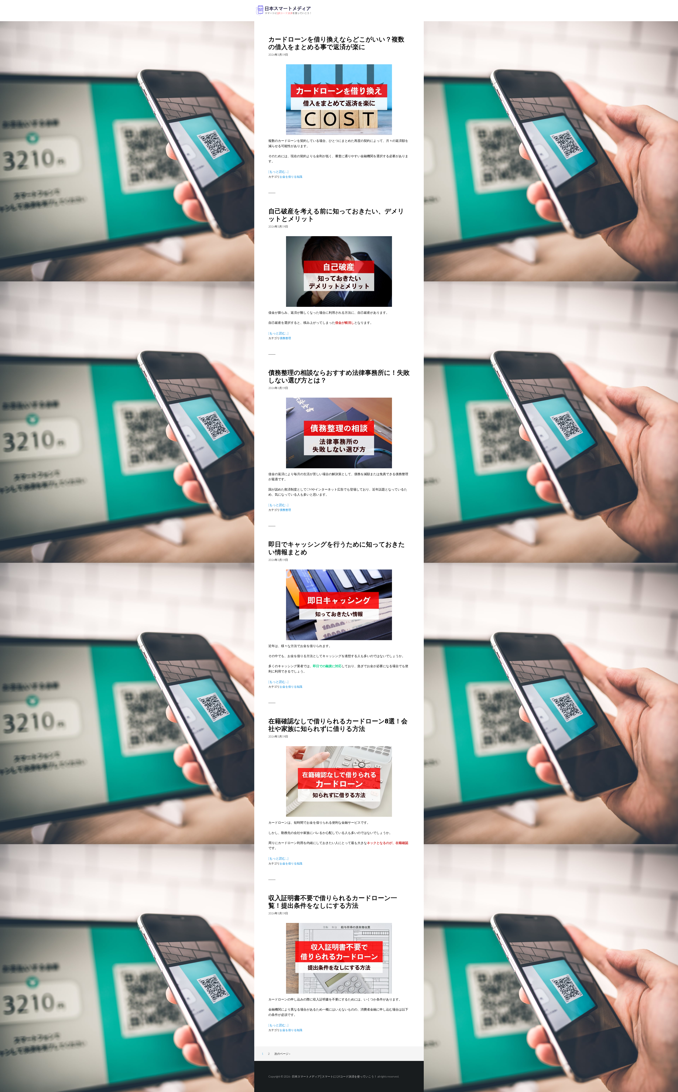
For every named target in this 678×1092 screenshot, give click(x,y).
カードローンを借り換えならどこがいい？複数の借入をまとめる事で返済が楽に (336, 43)
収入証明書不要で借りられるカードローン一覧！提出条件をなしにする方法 (332, 901)
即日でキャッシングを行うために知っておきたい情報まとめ (336, 548)
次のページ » (282, 1054)
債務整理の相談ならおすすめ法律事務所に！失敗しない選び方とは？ (339, 376)
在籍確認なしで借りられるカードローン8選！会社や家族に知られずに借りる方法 (338, 724)
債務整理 (285, 338)
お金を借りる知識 (291, 176)
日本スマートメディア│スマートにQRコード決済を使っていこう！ (282, 10)
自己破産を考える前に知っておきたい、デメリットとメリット (336, 214)
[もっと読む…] (278, 171)
